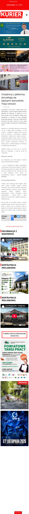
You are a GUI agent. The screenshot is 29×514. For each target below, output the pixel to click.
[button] (26, 14)
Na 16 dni (20, 226)
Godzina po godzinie (11, 226)
